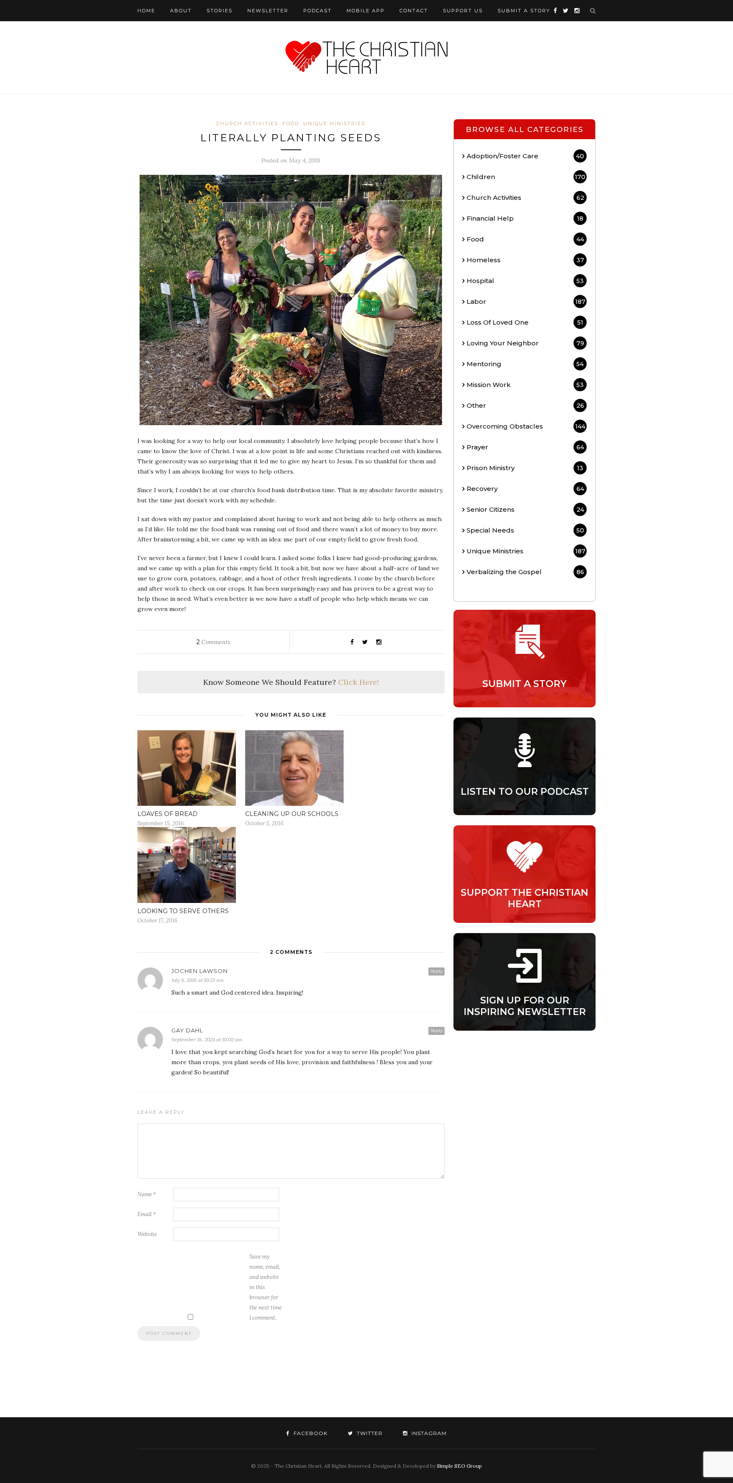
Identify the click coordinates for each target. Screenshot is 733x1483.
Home (146, 11)
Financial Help (525, 218)
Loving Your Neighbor (525, 343)
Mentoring (525, 364)
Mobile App (366, 11)
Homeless (525, 260)
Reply (436, 971)
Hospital (525, 281)
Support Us (463, 11)
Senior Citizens (525, 509)
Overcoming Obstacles (526, 426)
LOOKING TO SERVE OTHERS (183, 911)
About (181, 11)
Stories (219, 11)
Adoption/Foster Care (525, 156)
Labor (526, 301)
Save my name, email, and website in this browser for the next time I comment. (265, 1287)
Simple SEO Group (459, 1466)
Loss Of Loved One (525, 322)
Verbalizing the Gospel (525, 572)
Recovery (525, 489)
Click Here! (358, 682)
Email (146, 1214)
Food (291, 123)
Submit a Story (524, 11)
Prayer (525, 447)
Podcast (317, 11)
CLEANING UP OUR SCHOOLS (292, 814)
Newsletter (267, 11)
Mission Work (525, 385)
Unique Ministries (334, 123)
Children (526, 177)
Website (147, 1234)
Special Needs (525, 530)
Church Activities (247, 123)
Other (525, 405)
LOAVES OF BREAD (167, 814)
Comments (213, 642)
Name (146, 1194)
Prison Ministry (525, 468)
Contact (414, 11)
